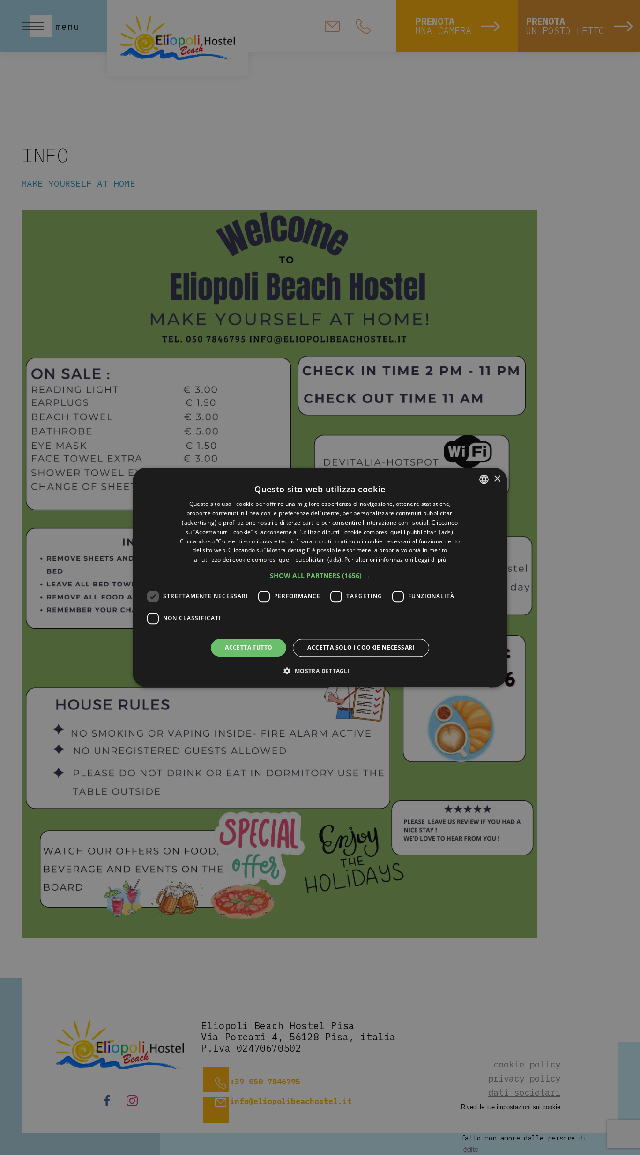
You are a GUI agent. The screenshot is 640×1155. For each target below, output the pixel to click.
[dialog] (320, 577)
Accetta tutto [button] (248, 647)
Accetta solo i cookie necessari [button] (360, 647)
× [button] (496, 478)
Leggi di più (430, 559)
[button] (320, 575)
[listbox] (484, 479)
